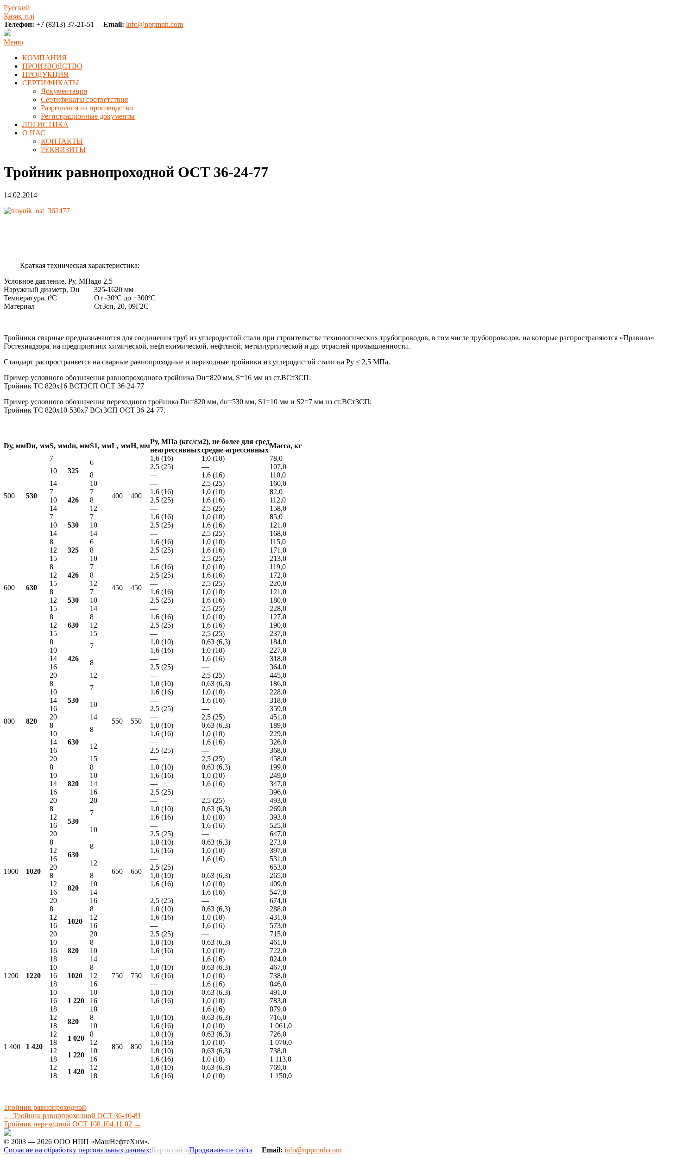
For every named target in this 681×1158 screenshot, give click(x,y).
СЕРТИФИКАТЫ (50, 83)
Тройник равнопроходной (45, 1107)
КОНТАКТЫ (62, 141)
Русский (17, 8)
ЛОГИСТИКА (45, 124)
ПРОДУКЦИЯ (45, 74)
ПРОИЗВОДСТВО (52, 66)
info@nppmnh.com (154, 24)
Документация (64, 91)
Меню (13, 42)
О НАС (33, 133)
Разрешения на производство (87, 108)
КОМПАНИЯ (44, 58)
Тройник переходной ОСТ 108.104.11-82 (72, 1124)
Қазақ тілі (19, 16)
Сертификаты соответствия (84, 99)
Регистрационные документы (88, 116)
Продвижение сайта (220, 1150)
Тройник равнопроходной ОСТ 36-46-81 (72, 1116)
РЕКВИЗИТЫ (63, 149)
